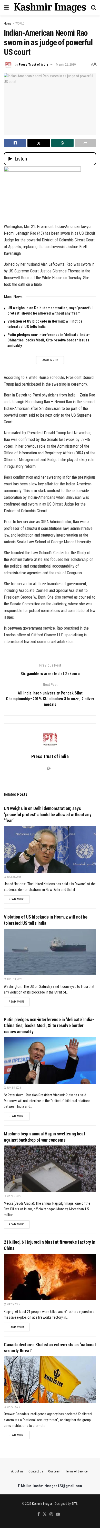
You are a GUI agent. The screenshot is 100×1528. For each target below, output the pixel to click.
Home (7, 23)
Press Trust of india (33, 64)
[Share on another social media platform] (85, 143)
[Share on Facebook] (15, 143)
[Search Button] (93, 8)
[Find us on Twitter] (45, 1514)
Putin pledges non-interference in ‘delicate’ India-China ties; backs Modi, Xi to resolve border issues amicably (48, 340)
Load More (50, 360)
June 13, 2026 (14, 979)
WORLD (20, 23)
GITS (74, 1504)
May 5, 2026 (13, 1304)
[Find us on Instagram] (51, 1514)
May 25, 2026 (13, 1196)
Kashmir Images (42, 1504)
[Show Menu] (6, 8)
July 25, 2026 (13, 876)
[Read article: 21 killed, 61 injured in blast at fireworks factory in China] (50, 1277)
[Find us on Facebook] (38, 1514)
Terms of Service (76, 1471)
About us (17, 1471)
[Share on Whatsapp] (62, 143)
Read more (19, 899)
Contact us (35, 1471)
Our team (54, 1471)
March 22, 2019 (66, 64)
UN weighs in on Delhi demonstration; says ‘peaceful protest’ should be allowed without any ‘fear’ (48, 814)
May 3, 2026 (13, 1406)
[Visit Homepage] (50, 8)
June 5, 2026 (13, 1087)
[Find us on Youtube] (58, 1514)
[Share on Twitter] (38, 143)
